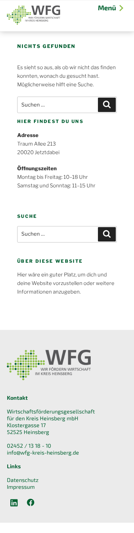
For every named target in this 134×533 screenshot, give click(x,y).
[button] (12, 520)
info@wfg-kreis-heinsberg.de (43, 452)
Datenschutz (22, 479)
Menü (107, 7)
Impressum (21, 486)
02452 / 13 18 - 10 (29, 445)
